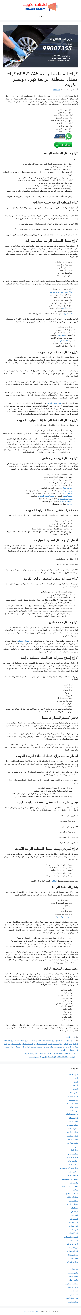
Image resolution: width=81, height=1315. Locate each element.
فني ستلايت (73, 1226)
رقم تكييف (74, 1183)
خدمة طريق (67, 313)
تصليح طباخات (72, 1136)
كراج (17, 1040)
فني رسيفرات (73, 1222)
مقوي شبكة (73, 1276)
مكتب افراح (73, 1280)
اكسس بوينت (73, 1085)
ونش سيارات (73, 1302)
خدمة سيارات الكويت (60, 341)
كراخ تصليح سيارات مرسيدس (61, 292)
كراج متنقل (9, 1047)
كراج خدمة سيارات (55, 1044)
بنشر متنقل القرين (54, 403)
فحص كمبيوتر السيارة (46, 496)
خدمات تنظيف (72, 1175)
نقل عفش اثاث (72, 1298)
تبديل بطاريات (72, 1103)
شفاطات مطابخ (72, 1193)
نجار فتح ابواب (72, 1287)
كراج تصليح (67, 1044)
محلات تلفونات (72, 1262)
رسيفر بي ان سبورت (70, 1179)
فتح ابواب (74, 1208)
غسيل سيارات (72, 1204)
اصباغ (76, 1082)
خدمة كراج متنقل (26, 1040)
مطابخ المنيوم (72, 1269)
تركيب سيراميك (72, 1114)
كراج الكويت (70, 1037)
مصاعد (75, 1266)
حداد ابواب (74, 1150)
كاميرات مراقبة (72, 1244)
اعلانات (54, 881)
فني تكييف (74, 1219)
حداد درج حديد (72, 1157)
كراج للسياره (19, 1047)
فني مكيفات (73, 1240)
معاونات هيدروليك (65, 501)
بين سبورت (73, 1100)
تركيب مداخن (73, 1118)
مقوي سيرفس (72, 1273)
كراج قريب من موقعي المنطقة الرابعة (39, 1047)
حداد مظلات (73, 1172)
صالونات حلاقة (72, 1197)
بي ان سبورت (73, 1096)
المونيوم (75, 1089)
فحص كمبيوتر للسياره (64, 916)
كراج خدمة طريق (40, 1044)
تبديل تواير (74, 1107)
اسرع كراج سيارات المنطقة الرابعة (47, 1040)
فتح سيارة (74, 1211)
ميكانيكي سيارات (71, 1284)
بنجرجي (69, 504)
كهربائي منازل (73, 1255)
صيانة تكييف (73, 1201)
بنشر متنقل (61, 335)
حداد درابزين (73, 1154)
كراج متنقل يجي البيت (69, 1050)
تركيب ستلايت (72, 1110)
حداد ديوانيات (73, 1161)
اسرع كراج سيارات (68, 1040)
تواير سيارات (67, 490)
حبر (76, 1147)
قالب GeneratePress (30, 1312)
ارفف (76, 1078)
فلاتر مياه (74, 1215)
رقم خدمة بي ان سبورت (69, 1186)
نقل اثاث (74, 1291)
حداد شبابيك (73, 1165)
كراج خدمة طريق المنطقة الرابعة (20, 1044)
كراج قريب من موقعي (63, 1047)
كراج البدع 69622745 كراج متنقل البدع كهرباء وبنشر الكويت (52, 1057)
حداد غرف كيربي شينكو (69, 1168)
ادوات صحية (73, 1074)
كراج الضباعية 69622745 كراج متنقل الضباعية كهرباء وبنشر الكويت (49, 1053)
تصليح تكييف (73, 1121)
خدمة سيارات (67, 308)
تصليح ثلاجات (73, 1128)
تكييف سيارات (72, 1143)
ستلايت (75, 1190)
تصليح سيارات (67, 493)
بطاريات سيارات (66, 488)
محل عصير (74, 1258)
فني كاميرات (73, 1233)
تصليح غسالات (72, 1139)
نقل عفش (74, 1294)
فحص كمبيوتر (67, 496)
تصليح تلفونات (72, 1125)
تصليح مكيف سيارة (65, 499)
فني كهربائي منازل (71, 1237)
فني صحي (74, 1229)
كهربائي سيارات (23, 641)
